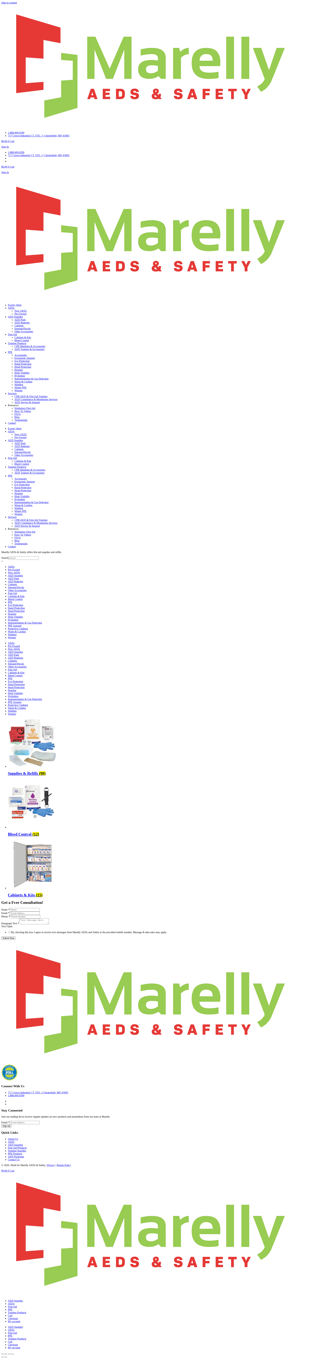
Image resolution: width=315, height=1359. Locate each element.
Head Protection (22, 367)
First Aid (12, 334)
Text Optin (6, 926)
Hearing (18, 369)
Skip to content (9, 2)
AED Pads (20, 319)
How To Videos (22, 411)
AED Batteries (22, 322)
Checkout (13, 1318)
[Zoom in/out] (2, 1354)
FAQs (17, 414)
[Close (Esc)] (12, 1354)
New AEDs (20, 310)
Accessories (20, 355)
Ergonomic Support (24, 358)
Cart (10, 1315)
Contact (12, 423)
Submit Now (8, 938)
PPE (10, 352)
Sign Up (6, 1126)
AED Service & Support (27, 402)
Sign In (5, 146)
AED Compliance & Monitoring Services (35, 399)
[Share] (9, 1354)
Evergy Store (14, 305)
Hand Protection (22, 364)
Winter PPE (20, 387)
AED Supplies (15, 316)
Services (12, 393)
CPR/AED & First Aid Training (30, 396)
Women (18, 390)
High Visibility (22, 372)
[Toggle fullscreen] (6, 1354)
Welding (18, 384)
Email (5, 913)
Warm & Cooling (23, 381)
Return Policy (64, 1165)
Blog (17, 417)
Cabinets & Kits (22, 337)
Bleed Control (21, 340)
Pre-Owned (20, 313)
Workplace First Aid (24, 408)
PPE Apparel (14, 625)
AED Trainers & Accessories (29, 349)
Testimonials (20, 420)
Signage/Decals (22, 328)
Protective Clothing (18, 628)
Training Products (17, 343)
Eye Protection (22, 361)
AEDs (11, 308)
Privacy (51, 1165)
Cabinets (18, 325)
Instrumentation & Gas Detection (31, 378)
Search (4, 557)
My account (14, 1321)
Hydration (19, 375)
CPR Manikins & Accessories (29, 346)
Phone (5, 916)
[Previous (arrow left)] (2, 1357)
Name (5, 909)
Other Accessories (23, 331)
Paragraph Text (10, 923)
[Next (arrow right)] (6, 1357)
